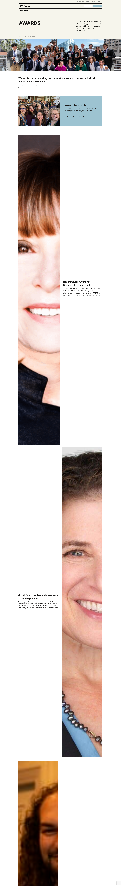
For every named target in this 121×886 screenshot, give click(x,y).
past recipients (35, 88)
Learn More (24, 609)
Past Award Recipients (29, 36)
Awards (20, 36)
